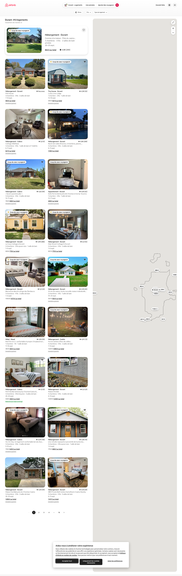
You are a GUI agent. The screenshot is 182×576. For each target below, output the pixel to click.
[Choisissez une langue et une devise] (169, 5)
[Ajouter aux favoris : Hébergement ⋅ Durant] (42, 61)
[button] (50, 50)
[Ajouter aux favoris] (83, 30)
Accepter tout (67, 561)
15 (59, 512)
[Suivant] (64, 512)
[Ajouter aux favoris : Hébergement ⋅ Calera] (42, 111)
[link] (29, 512)
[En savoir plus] (21, 22)
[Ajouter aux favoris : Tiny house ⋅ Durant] (84, 61)
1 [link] (33, 512)
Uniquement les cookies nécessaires (91, 562)
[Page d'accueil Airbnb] (10, 5)
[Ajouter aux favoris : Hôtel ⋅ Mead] (42, 309)
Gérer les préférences (115, 561)
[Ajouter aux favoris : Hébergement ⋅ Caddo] (84, 309)
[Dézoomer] (173, 28)
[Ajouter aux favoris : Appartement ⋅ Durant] (84, 162)
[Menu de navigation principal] (175, 5)
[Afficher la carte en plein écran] (173, 22)
